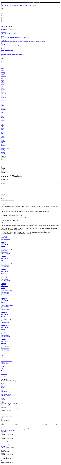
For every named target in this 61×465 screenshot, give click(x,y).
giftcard (15, 29)
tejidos (2, 41)
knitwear (12, 29)
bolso (30, 45)
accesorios (6, 29)
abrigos (26, 41)
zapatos (2, 29)
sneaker (27, 37)
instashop (3, 153)
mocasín (16, 37)
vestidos (13, 41)
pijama (43, 41)
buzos (2, 104)
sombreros (3, 45)
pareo (32, 45)
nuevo (16, 54)
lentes (22, 45)
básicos (13, 54)
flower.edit (3, 76)
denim (2, 33)
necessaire (10, 45)
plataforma (20, 37)
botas (12, 37)
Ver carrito (3, 446)
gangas (2, 149)
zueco (2, 37)
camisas (22, 41)
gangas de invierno (5, 148)
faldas (32, 41)
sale (5, 54)
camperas (39, 41)
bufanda (19, 45)
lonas (7, 45)
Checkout (3, 453)
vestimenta (8, 54)
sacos (2, 102)
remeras (9, 33)
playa (29, 41)
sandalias (9, 37)
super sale (3, 145)
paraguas (26, 45)
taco (25, 37)
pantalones (17, 41)
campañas (3, 152)
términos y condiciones (9, 430)
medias (15, 45)
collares (36, 45)
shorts (9, 41)
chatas (5, 37)
